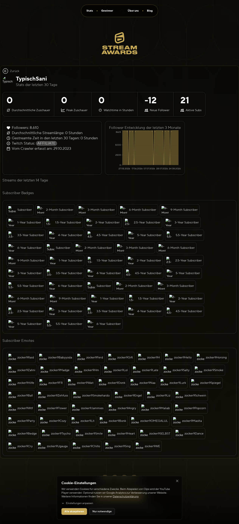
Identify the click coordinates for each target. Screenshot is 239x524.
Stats (89, 10)
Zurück (14, 71)
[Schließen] (177, 481)
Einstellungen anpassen (79, 503)
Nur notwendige (102, 511)
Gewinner (107, 10)
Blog (150, 10)
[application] (145, 150)
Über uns (133, 10)
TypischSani (31, 78)
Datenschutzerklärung (126, 496)
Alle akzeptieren (74, 511)
